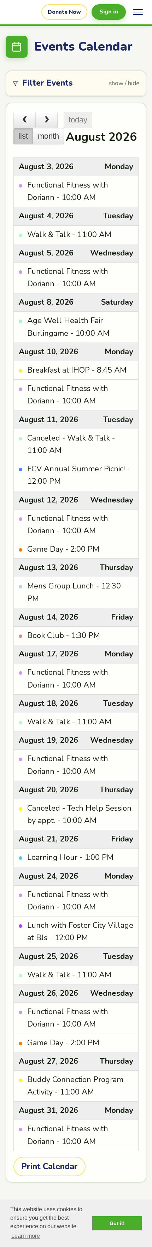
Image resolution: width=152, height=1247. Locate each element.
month (48, 136)
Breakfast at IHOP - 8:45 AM (77, 370)
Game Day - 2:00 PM (63, 549)
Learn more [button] (25, 1236)
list (23, 136)
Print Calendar (49, 1166)
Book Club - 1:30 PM (63, 635)
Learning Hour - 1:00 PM (70, 857)
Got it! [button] (117, 1223)
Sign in (108, 12)
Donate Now (64, 12)
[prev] (24, 120)
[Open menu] (138, 12)
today (78, 119)
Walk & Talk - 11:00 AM (69, 234)
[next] (46, 120)
